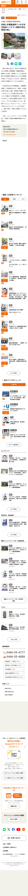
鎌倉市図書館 (9, 695)
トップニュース (12, 9)
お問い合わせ (15, 838)
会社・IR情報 (6, 844)
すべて (3, 9)
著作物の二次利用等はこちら (13, 665)
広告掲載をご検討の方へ (10, 847)
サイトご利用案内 (20, 854)
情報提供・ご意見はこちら (12, 661)
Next (24, 40)
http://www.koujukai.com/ (9, 134)
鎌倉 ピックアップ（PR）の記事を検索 (13, 600)
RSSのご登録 (13, 819)
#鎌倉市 (4, 140)
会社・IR (17, 2)
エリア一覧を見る (14, 445)
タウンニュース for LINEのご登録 (13, 773)
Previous (4, 40)
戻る (3, 12)
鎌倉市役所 (8, 688)
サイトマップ (14, 856)
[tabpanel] (14, 41)
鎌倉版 (3, 6)
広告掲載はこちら (10, 669)
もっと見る (13, 373)
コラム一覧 (13, 639)
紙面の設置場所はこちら (12, 673)
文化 (20, 9)
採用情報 (5, 851)
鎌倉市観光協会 (9, 691)
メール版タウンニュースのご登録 (13, 778)
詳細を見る (13, 806)
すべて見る (14, 509)
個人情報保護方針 (8, 854)
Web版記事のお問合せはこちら (14, 677)
